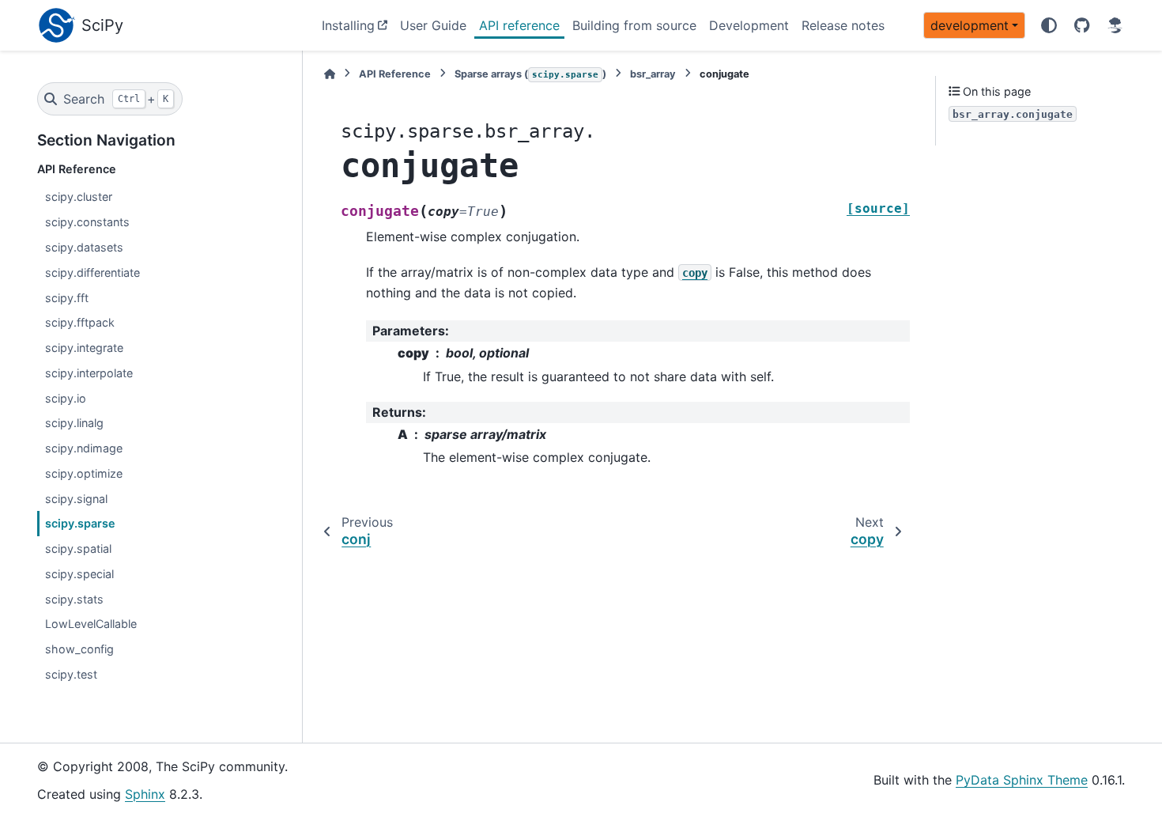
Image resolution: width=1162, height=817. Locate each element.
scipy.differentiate (92, 272)
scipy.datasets (84, 247)
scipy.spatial (78, 548)
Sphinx (145, 794)
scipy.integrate (84, 347)
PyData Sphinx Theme (1022, 780)
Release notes (843, 25)
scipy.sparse (80, 523)
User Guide (433, 25)
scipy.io (65, 398)
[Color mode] (1048, 25)
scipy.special (79, 574)
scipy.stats (74, 599)
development (969, 25)
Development (749, 25)
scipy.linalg (74, 422)
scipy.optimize (84, 473)
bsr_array (653, 74)
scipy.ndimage (84, 448)
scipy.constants (87, 222)
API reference (519, 25)
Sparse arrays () (530, 74)
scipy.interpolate (89, 373)
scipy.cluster (78, 196)
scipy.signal (76, 498)
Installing (348, 25)
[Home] (329, 74)
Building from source (634, 25)
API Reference (395, 74)
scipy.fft (67, 297)
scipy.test (71, 674)
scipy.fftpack (80, 322)
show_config (79, 649)
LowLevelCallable (91, 623)
